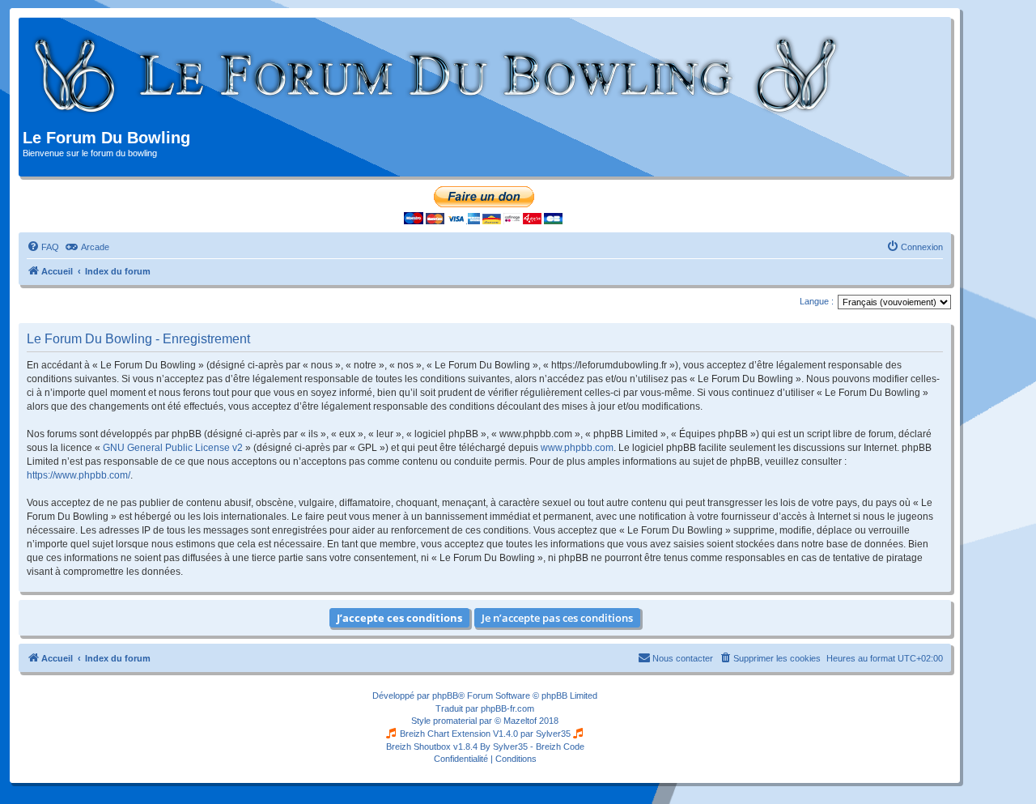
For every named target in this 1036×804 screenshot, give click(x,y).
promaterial (455, 720)
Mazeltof (520, 720)
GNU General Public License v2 (173, 447)
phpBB (445, 695)
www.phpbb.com (577, 447)
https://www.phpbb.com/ (78, 475)
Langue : (817, 301)
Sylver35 (553, 733)
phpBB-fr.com (507, 708)
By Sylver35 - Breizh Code (532, 746)
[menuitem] (43, 247)
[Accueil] (437, 75)
